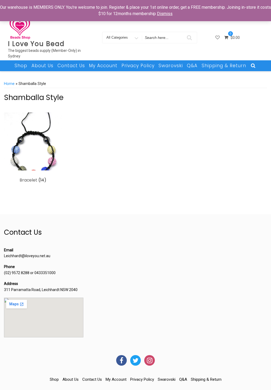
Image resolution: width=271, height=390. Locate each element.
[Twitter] (135, 360)
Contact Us (71, 65)
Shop (21, 65)
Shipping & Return (224, 65)
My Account (103, 65)
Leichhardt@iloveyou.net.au (27, 256)
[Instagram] (149, 360)
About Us (42, 65)
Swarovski (171, 65)
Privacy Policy (138, 65)
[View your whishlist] (218, 37)
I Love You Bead (36, 43)
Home (9, 83)
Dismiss (165, 13)
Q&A (192, 65)
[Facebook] (121, 360)
